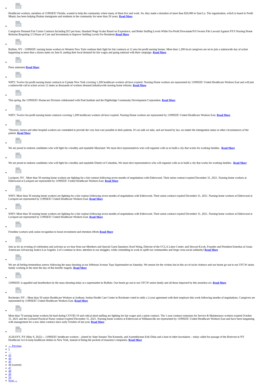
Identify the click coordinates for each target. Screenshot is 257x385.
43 (9, 355)
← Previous (15, 345)
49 (9, 374)
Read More (126, 16)
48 (9, 371)
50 (9, 377)
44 (9, 358)
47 (9, 367)
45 (9, 361)
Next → (12, 380)
